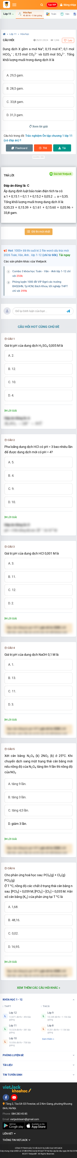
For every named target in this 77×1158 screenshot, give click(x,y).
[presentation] (24, 423)
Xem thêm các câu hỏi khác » (38, 987)
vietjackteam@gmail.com (24, 1119)
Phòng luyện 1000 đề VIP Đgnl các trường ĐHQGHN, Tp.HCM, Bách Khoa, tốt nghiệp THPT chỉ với (40, 286)
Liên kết (8, 1133)
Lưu (69, 40)
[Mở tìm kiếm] (41, 5)
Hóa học (24, 34)
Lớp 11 (13, 34)
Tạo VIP (52, 5)
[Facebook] (6, 1097)
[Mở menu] (14, 5)
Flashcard (21, 148)
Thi (45, 148)
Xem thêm (47, 1039)
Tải (64, 148)
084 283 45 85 (19, 1113)
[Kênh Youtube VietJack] (14, 1097)
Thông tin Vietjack (16, 1140)
